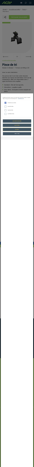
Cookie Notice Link (21, 98)
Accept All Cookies (17, 125)
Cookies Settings (17, 133)
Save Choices (17, 129)
